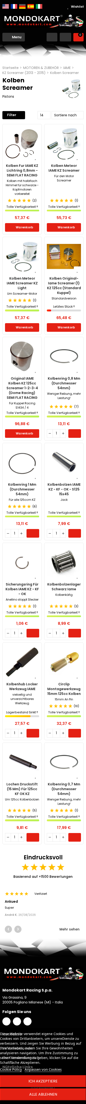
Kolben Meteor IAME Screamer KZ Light (22, 283)
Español (30, 6)
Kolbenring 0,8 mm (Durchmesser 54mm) (64, 383)
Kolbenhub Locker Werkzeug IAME (22, 686)
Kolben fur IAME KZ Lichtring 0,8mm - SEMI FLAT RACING (22, 170)
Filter (11, 115)
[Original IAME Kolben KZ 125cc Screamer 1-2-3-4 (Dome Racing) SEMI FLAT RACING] (22, 356)
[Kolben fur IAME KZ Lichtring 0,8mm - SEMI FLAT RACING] (22, 144)
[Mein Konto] (65, 37)
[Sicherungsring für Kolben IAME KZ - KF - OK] (22, 562)
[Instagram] (17, 1021)
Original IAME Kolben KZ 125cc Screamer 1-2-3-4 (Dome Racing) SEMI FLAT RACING (22, 388)
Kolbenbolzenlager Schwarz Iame (64, 586)
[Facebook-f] (6, 1021)
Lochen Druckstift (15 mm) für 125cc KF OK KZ (22, 789)
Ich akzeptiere (43, 1081)
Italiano (39, 6)
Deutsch (22, 6)
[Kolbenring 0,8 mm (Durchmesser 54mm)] (64, 356)
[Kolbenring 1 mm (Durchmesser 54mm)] (22, 462)
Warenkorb (24, 227)
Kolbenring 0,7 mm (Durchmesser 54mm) (64, 789)
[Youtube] (27, 1021)
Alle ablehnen (43, 1094)
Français (14, 6)
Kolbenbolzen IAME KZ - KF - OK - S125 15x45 (64, 489)
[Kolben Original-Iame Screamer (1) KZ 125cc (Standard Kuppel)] (64, 256)
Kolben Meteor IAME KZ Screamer (64, 168)
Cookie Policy (11, 1069)
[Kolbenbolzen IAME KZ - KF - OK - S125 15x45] (64, 462)
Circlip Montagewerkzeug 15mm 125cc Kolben (64, 689)
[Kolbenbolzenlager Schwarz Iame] (64, 562)
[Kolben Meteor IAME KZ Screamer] (64, 144)
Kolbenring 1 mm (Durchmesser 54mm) (22, 489)
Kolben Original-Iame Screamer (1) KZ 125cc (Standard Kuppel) (64, 285)
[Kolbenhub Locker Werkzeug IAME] (22, 662)
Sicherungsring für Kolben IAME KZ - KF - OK (22, 589)
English (5, 6)
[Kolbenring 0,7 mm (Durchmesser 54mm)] (64, 762)
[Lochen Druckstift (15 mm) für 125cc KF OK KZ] (22, 762)
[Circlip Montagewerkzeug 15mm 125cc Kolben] (64, 662)
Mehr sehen (70, 929)
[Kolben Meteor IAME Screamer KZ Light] (22, 256)
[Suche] (52, 37)
